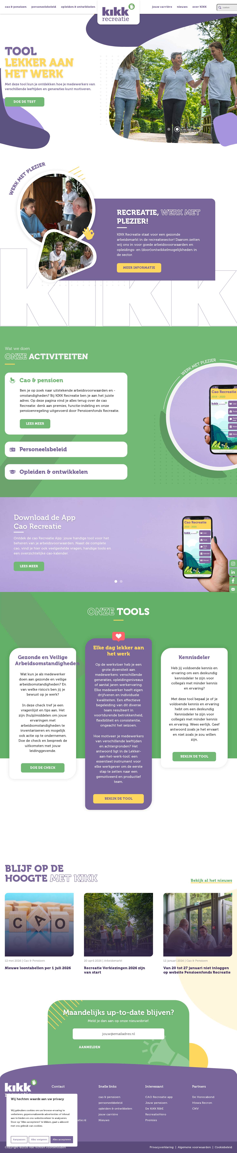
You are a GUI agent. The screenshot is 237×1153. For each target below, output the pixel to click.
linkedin (233, 572)
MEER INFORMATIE (139, 268)
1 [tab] (115, 581)
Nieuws (104, 1120)
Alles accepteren (62, 1139)
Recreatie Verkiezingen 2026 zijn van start (118, 934)
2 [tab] (121, 581)
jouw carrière (162, 6)
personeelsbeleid (43, 6)
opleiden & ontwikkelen (78, 6)
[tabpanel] (118, 76)
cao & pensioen (15, 6)
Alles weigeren (39, 1139)
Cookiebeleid (223, 1147)
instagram (233, 563)
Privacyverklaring (162, 1147)
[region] (41, 1120)
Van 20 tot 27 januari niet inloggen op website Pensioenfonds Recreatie (197, 934)
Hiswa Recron (202, 1102)
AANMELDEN (89, 1047)
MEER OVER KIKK (24, 106)
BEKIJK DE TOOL (119, 799)
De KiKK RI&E (154, 1108)
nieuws (182, 6)
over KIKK (199, 6)
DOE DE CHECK (42, 768)
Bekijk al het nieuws (211, 880)
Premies (151, 1120)
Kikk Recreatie (118, 12)
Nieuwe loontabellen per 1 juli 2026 (39, 932)
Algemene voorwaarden (194, 1147)
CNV (195, 1108)
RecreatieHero (155, 1114)
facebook (233, 581)
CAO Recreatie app (159, 1097)
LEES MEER (35, 424)
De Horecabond (203, 1097)
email (233, 589)
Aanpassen (19, 1139)
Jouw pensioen (156, 1102)
